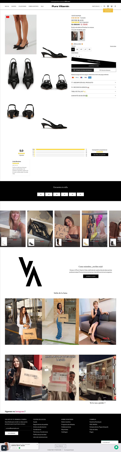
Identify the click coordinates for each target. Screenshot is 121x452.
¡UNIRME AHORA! (91, 276)
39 (73, 49)
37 (81, 49)
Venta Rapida (76, 16)
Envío (73, 27)
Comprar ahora (94, 66)
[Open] (4, 448)
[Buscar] (104, 6)
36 (85, 49)
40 (40, 194)
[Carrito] (111, 6)
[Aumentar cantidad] (79, 56)
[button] (2, 229)
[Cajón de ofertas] (108, 6)
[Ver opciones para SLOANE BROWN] (67, 229)
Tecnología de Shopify (69, 450)
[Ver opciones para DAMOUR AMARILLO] (94, 229)
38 (77, 49)
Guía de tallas (113, 46)
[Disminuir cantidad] (73, 56)
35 (89, 49)
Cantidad (74, 53)
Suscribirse (11, 433)
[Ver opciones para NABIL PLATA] (13, 229)
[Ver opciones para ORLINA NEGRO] (40, 229)
